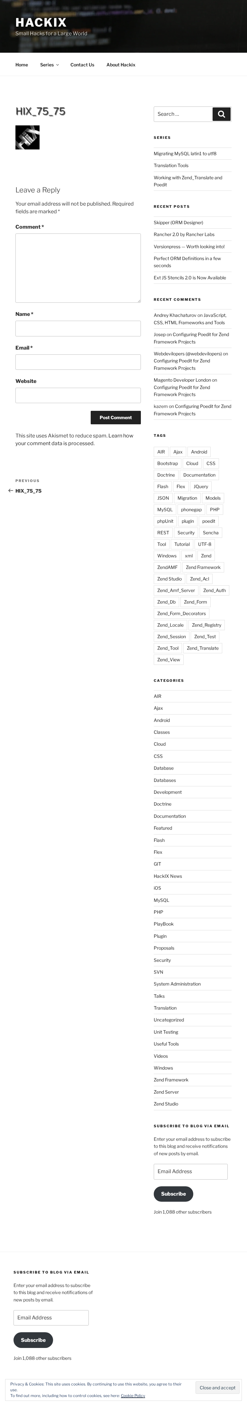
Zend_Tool (167, 648)
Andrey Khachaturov (175, 315)
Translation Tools (171, 165)
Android (199, 451)
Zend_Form (195, 602)
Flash (162, 486)
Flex (181, 486)
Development (168, 792)
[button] (27, 137)
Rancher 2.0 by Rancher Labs (184, 234)
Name (24, 314)
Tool (161, 544)
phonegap (191, 509)
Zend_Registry (206, 625)
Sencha (211, 532)
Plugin (160, 936)
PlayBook (164, 924)
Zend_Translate (203, 648)
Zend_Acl (199, 578)
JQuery (201, 486)
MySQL (165, 509)
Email (24, 348)
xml (189, 555)
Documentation (199, 475)
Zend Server (166, 1092)
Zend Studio (169, 578)
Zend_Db (166, 602)
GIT (157, 864)
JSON (163, 498)
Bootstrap (167, 463)
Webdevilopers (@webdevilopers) (188, 353)
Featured (163, 828)
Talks (159, 996)
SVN (158, 972)
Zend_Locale (170, 625)
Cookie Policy (133, 1395)
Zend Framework (203, 567)
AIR (161, 451)
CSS (210, 463)
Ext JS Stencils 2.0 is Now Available (190, 277)
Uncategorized (169, 1019)
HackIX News (168, 876)
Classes (162, 732)
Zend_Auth (214, 590)
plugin (188, 521)
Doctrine (166, 475)
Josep (160, 334)
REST (163, 532)
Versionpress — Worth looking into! (189, 246)
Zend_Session (171, 636)
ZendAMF (167, 567)
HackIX (41, 22)
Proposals (164, 948)
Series (47, 64)
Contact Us (82, 64)
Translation (165, 1008)
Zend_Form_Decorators (181, 613)
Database (164, 768)
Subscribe (173, 1194)
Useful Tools (166, 1043)
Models (213, 498)
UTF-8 (204, 544)
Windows (167, 555)
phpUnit (165, 521)
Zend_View (168, 659)
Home (21, 64)
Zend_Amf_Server (176, 590)
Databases (165, 780)
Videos (161, 1056)
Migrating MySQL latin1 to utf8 (185, 153)
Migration (187, 498)
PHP (215, 509)
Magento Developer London (182, 380)
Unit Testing (166, 1032)
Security (186, 532)
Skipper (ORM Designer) (178, 222)
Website (25, 381)
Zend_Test (205, 636)
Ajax (178, 451)
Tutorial (182, 544)
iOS (157, 888)
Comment (29, 227)
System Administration (177, 984)
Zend (206, 555)
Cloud (192, 463)
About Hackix (120, 64)
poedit (208, 521)
